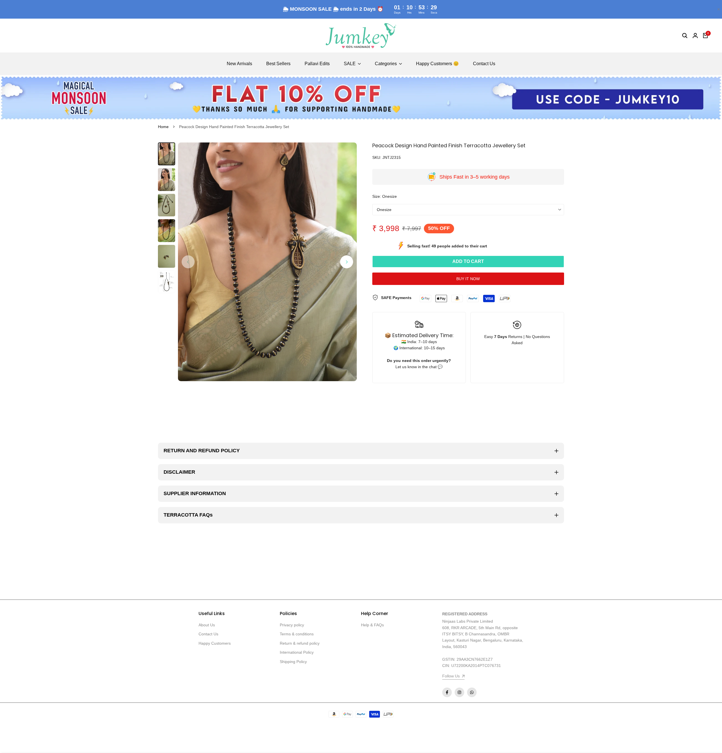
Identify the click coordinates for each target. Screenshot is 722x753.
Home (163, 126)
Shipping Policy (293, 661)
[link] (361, 98)
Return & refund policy (300, 643)
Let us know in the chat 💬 (419, 367)
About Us (207, 625)
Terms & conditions (297, 634)
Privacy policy (292, 625)
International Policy (297, 652)
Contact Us (208, 634)
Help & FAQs (372, 625)
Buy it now (468, 278)
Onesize (384, 209)
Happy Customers (215, 643)
